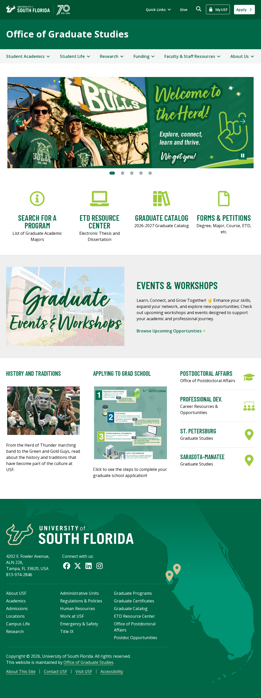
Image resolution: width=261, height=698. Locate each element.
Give (183, 9)
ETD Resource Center (134, 616)
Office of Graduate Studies (67, 34)
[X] (77, 565)
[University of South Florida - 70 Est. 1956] (38, 9)
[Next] (243, 121)
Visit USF (83, 671)
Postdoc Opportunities (135, 637)
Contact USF (55, 671)
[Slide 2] (122, 173)
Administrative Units (79, 593)
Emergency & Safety (79, 624)
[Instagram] (99, 565)
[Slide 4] (140, 173)
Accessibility (111, 671)
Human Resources (77, 608)
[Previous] (18, 121)
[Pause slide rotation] (243, 155)
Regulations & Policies (81, 601)
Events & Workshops (177, 285)
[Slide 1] (112, 173)
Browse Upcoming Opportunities (170, 331)
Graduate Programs (133, 593)
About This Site (20, 671)
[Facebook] (66, 565)
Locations (15, 616)
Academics (16, 601)
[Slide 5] (150, 173)
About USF (16, 593)
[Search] (198, 9)
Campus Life (18, 624)
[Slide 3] (131, 173)
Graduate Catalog (131, 608)
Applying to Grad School (122, 373)
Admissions (17, 608)
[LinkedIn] (88, 565)
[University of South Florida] (70, 534)
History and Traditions (33, 373)
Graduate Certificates (134, 601)
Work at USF (72, 616)
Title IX (66, 631)
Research (15, 631)
